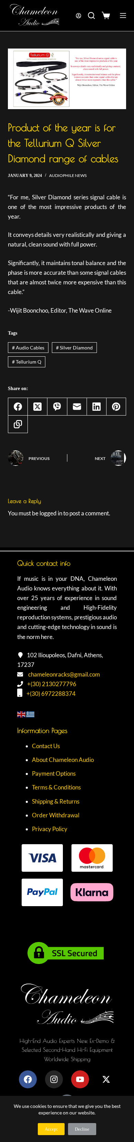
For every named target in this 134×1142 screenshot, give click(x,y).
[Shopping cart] (107, 15)
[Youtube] (80, 1079)
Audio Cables (28, 347)
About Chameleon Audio (63, 759)
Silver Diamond (74, 347)
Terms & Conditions (56, 787)
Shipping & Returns (55, 801)
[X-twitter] (106, 1079)
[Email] (77, 407)
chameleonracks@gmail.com (64, 674)
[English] (21, 713)
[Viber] (57, 407)
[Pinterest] (116, 407)
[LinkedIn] (97, 407)
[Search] (91, 15)
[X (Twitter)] (37, 407)
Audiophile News (68, 175)
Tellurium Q (26, 362)
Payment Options (54, 773)
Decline (82, 1129)
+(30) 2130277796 (51, 684)
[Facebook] (18, 407)
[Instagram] (54, 1079)
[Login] (78, 15)
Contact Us (46, 746)
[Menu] (123, 15)
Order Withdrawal (55, 815)
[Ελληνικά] (30, 713)
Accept (51, 1129)
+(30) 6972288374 (51, 693)
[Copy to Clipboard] (18, 424)
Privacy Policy (49, 828)
